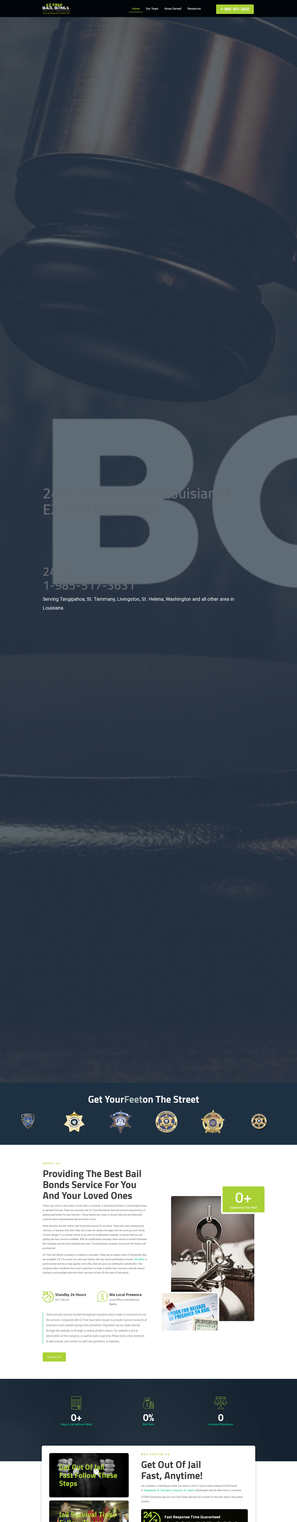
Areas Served (172, 8)
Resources (194, 8)
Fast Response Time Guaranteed (192, 1517)
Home (136, 8)
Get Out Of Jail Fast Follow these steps (88, 1475)
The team (139, 1259)
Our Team (152, 8)
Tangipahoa (150, 1490)
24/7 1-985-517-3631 (89, 578)
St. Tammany (163, 1490)
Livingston (177, 1490)
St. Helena (189, 1490)
